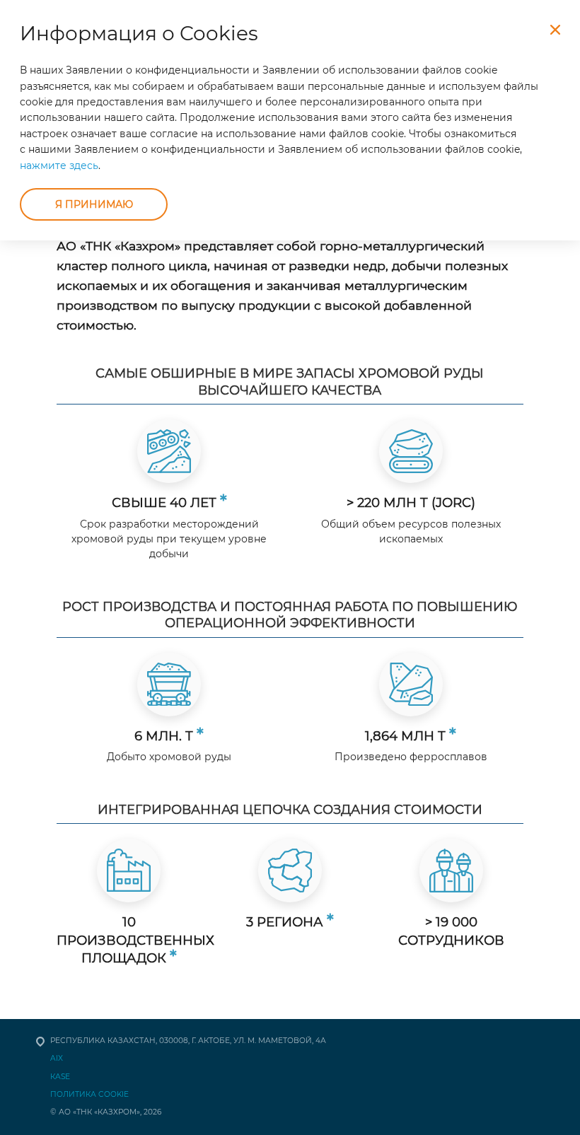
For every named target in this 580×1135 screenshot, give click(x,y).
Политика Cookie (89, 1094)
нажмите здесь (59, 165)
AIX (56, 1058)
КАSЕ (60, 1076)
